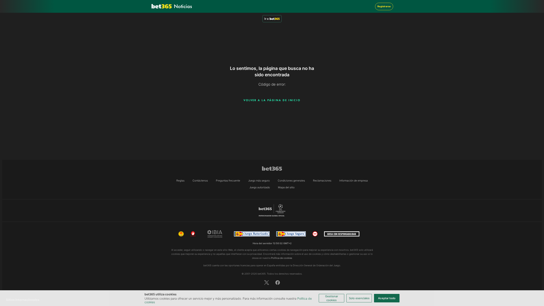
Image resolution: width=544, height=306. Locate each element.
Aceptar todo (386, 298)
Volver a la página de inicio (272, 100)
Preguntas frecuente (228, 180)
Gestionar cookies (331, 298)
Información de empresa (353, 180)
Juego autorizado (259, 187)
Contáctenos (200, 180)
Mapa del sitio (286, 187)
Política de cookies (281, 257)
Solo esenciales (359, 298)
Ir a (266, 19)
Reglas (180, 180)
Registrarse (384, 6)
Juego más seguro (259, 180)
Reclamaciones (322, 180)
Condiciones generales (291, 180)
